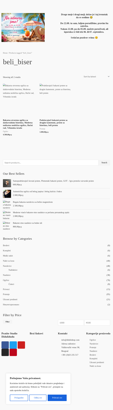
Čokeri (11, 284)
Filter (8, 322)
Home (5, 53)
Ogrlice (6, 280)
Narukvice (7, 266)
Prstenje (6, 294)
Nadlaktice (13, 270)
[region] (38, 388)
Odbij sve (38, 398)
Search (104, 163)
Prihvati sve (57, 398)
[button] (35, 4)
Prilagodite (19, 398)
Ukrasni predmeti (10, 299)
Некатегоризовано (11, 305)
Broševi (6, 245)
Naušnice (6, 275)
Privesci (6, 289)
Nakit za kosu (8, 261)
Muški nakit (8, 256)
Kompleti (7, 251)
